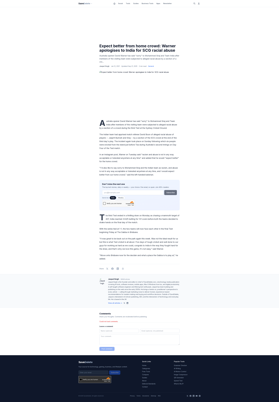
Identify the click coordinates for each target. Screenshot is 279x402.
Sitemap (153, 396)
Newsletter (167, 3)
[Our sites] (91, 3)
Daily (113, 198)
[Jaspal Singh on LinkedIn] (127, 303)
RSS (159, 396)
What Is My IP (179, 384)
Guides (136, 3)
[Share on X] (107, 269)
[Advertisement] (139, 26)
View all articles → (115, 303)
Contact (145, 387)
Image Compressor (181, 374)
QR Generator (179, 378)
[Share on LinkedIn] (118, 269)
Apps (158, 3)
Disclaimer (145, 396)
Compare (145, 374)
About (144, 381)
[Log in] (199, 3)
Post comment (107, 349)
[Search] (194, 3)
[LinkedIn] (193, 396)
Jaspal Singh (104, 66)
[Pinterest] (200, 396)
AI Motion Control (180, 371)
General (151, 66)
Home (144, 365)
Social (120, 3)
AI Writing (177, 368)
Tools (128, 3)
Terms (138, 396)
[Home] (114, 3)
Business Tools (147, 3)
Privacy (132, 396)
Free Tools (146, 371)
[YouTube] (196, 396)
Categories (146, 368)
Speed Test (178, 381)
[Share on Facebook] (112, 269)
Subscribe (170, 192)
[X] (187, 396)
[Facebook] (190, 396)
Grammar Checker (180, 365)
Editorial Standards (149, 384)
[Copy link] (123, 269)
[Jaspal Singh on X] (124, 303)
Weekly (121, 198)
